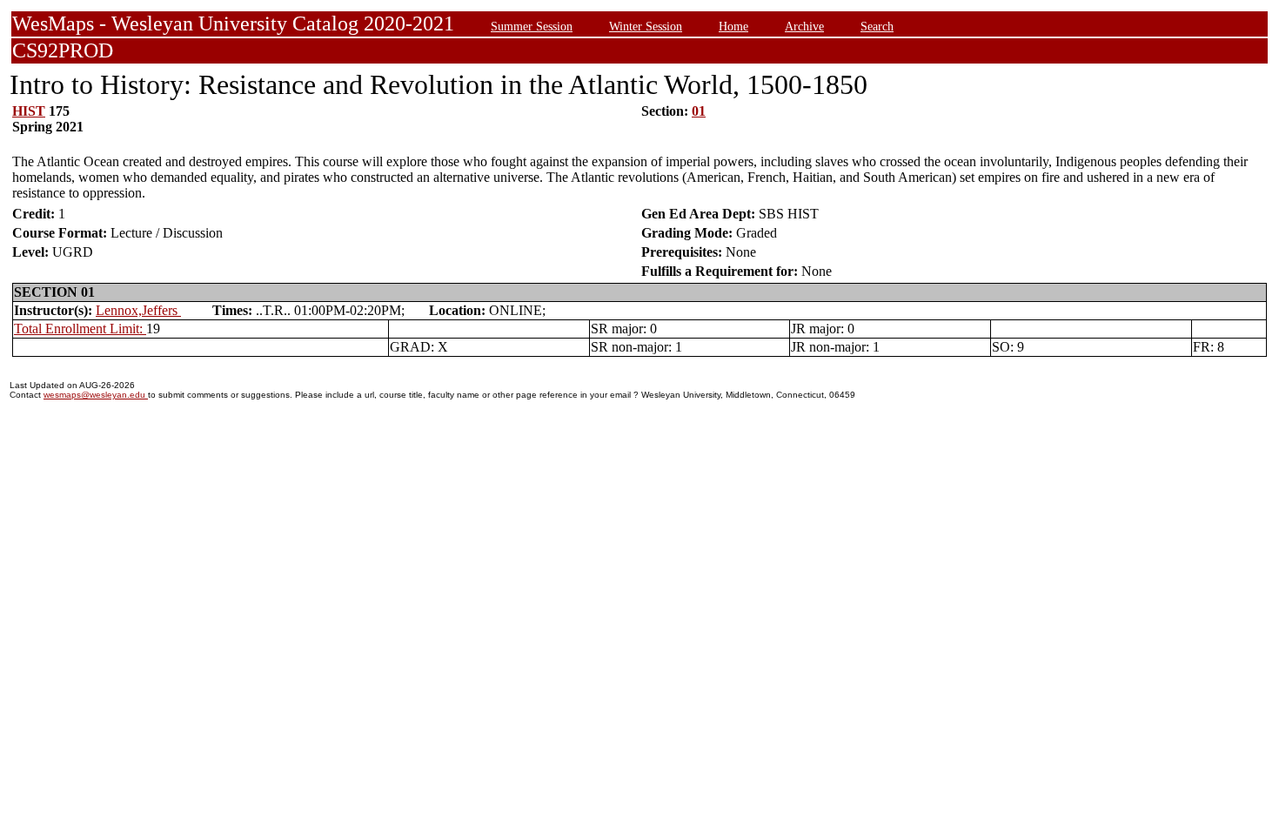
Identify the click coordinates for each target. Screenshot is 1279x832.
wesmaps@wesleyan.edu (96, 394)
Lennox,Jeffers (138, 310)
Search (877, 26)
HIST (28, 111)
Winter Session (645, 26)
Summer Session (532, 26)
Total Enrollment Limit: (80, 328)
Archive (804, 26)
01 (699, 111)
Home (733, 26)
